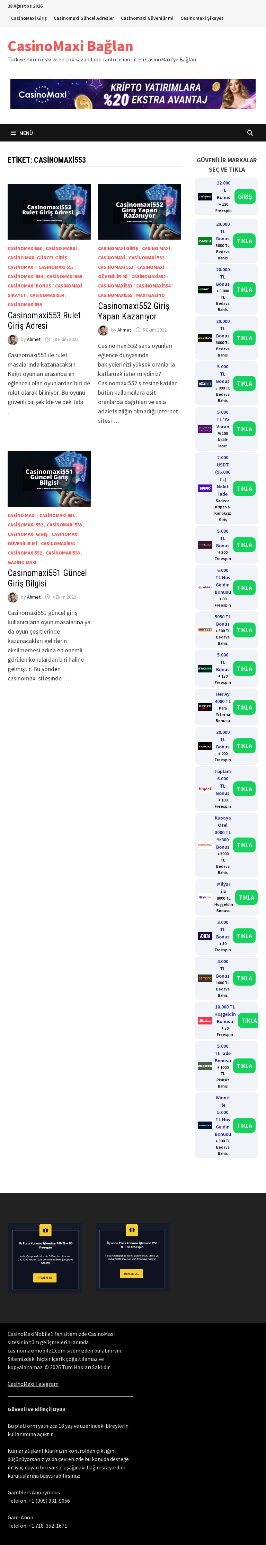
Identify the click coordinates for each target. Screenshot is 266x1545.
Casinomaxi (21, 267)
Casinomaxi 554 (25, 276)
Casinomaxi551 (58, 543)
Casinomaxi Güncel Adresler (84, 18)
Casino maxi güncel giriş (37, 258)
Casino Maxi (156, 248)
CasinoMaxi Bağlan (70, 45)
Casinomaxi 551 (57, 515)
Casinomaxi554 (47, 295)
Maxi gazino (150, 295)
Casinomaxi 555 (64, 276)
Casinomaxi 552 (146, 258)
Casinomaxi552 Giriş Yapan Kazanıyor (133, 311)
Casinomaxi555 (25, 304)
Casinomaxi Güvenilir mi (147, 18)
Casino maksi (61, 248)
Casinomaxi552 (148, 276)
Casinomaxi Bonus (29, 286)
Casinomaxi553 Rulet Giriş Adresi (44, 320)
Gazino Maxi (22, 562)
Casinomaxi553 (25, 248)
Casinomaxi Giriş (118, 248)
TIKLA (244, 241)
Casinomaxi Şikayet (201, 18)
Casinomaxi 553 (56, 267)
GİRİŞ (245, 196)
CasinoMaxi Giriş (29, 18)
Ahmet (34, 339)
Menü (25, 132)
